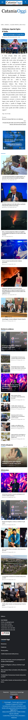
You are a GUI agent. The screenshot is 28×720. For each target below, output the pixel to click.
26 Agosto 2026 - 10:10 (11, 390)
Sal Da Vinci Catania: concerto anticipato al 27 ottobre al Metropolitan (11, 386)
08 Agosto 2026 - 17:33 (11, 320)
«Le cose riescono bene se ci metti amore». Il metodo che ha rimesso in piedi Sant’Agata (13, 177)
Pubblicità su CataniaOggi (17, 692)
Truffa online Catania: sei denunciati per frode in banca (18, 406)
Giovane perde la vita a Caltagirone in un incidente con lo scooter (18, 416)
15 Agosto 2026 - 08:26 (12, 207)
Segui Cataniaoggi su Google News (14, 34)
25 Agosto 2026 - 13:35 (21, 360)
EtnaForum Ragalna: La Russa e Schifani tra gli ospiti (11, 346)
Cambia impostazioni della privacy (10, 653)
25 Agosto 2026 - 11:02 (21, 369)
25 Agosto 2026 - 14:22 (21, 399)
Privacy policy (4, 650)
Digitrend (13, 710)
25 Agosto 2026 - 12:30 (21, 408)
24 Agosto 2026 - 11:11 (21, 428)
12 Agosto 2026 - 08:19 (12, 294)
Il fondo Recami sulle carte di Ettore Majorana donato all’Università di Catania (14, 122)
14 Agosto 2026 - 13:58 (11, 264)
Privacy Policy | (15, 715)
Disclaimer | (22, 715)
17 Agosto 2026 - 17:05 (12, 179)
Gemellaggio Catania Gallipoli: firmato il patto (14, 319)
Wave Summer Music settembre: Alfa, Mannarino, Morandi (18, 397)
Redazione (5, 37)
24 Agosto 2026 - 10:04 (21, 438)
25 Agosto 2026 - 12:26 (21, 419)
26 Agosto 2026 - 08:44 (11, 349)
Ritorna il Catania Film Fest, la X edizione (12, 118)
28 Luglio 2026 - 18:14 (12, 465)
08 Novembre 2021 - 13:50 (14, 37)
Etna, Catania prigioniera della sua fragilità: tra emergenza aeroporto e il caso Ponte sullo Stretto (14, 233)
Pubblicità (3, 647)
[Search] (25, 2)
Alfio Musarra (5, 179)
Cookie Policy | (7, 715)
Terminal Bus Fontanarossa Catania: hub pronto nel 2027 (18, 357)
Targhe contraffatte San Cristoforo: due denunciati (17, 426)
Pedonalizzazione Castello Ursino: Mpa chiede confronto (18, 367)
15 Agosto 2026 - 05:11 (9, 236)
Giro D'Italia (7, 113)
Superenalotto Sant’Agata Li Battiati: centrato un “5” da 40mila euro (18, 436)
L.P (3, 236)
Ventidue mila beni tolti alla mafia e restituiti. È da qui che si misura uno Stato (14, 204)
